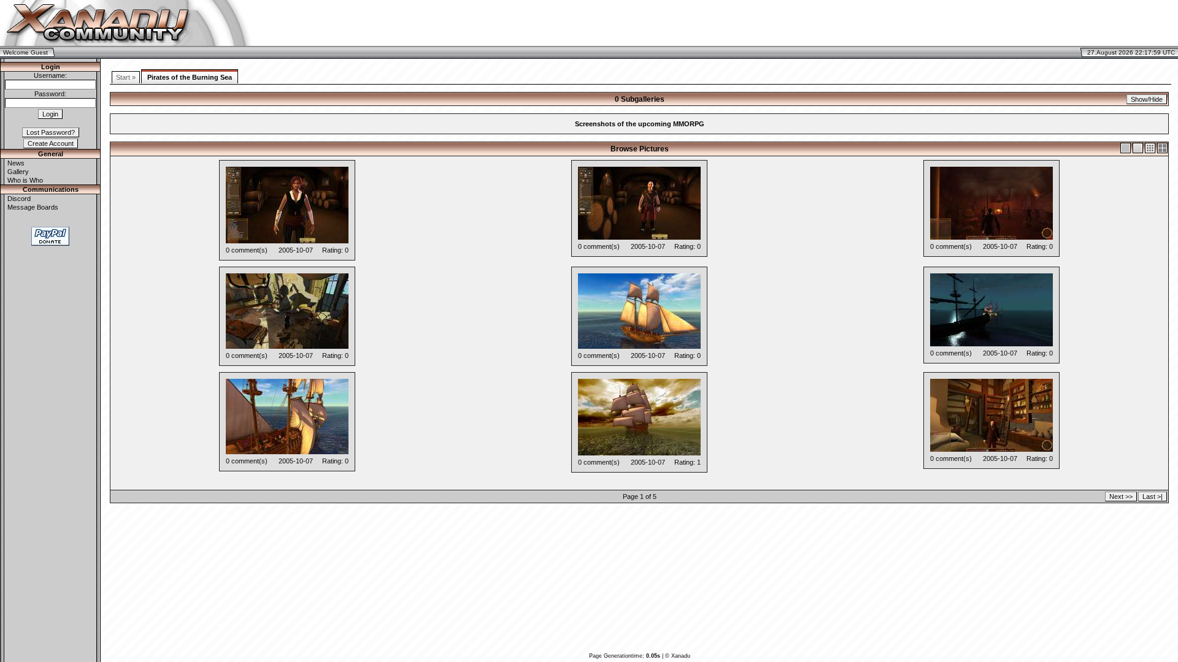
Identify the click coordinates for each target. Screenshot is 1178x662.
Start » (126, 77)
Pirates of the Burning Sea (189, 77)
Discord (19, 198)
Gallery (18, 171)
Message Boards (32, 207)
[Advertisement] (1033, 23)
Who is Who (25, 180)
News (16, 163)
